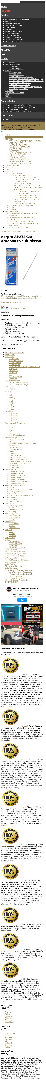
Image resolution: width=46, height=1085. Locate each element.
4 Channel (13, 415)
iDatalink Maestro (16, 361)
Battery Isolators (11, 558)
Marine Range (10, 469)
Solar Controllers (11, 568)
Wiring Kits (13, 465)
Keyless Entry (14, 518)
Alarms (12, 520)
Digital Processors (16, 439)
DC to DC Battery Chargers (15, 554)
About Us (5, 50)
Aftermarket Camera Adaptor (21, 461)
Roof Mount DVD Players (19, 385)
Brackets (12, 389)
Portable (12, 536)
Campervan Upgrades (13, 25)
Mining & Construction (13, 41)
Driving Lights (14, 542)
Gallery (4, 58)
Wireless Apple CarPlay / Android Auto (24, 367)
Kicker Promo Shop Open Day (21, 77)
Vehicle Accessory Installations (17, 19)
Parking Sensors (15, 492)
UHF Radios (10, 387)
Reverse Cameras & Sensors (16, 485)
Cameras (12, 494)
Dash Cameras (11, 498)
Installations (10, 63)
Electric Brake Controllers (15, 548)
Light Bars (13, 546)
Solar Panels (10, 27)
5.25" (11, 397)
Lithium (12, 534)
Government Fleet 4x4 (14, 39)
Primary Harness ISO (17, 457)
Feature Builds (8, 101)
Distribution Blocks (16, 447)
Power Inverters (11, 550)
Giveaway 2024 (15, 73)
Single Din (13, 369)
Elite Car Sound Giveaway (19, 85)
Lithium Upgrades (12, 33)
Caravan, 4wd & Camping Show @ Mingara (26, 79)
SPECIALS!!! (10, 355)
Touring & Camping (16, 578)
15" (10, 425)
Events (8, 71)
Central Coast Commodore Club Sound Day (26, 81)
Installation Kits (15, 453)
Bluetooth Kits (10, 522)
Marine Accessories (17, 483)
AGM (11, 532)
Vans (7, 95)
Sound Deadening (12, 562)
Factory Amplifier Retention (20, 459)
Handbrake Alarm (16, 510)
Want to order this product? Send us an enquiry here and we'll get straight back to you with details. (21, 297)
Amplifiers (9, 411)
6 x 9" (11, 407)
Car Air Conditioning (13, 37)
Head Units (9, 357)
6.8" (10, 405)
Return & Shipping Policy (8, 1045)
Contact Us (9, 119)
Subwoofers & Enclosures (15, 423)
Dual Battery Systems (13, 31)
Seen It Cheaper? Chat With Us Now (11, 302)
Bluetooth (13, 373)
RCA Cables (14, 467)
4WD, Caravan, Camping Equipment (19, 570)
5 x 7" (11, 401)
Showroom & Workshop (14, 93)
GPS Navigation (15, 377)
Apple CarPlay (15, 363)
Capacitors (13, 445)
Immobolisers (14, 516)
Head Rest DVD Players (18, 383)
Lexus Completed (16, 69)
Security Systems (12, 514)
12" (10, 433)
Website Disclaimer (9, 1017)
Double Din (13, 371)
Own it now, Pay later (17, 308)
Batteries (8, 29)
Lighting (8, 540)
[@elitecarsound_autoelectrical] (9, 589)
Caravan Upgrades (12, 23)
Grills (11, 441)
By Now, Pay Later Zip (9, 1039)
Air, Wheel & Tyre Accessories (21, 572)
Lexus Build (14, 67)
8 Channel (13, 421)
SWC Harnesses (15, 455)
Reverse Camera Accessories (20, 489)
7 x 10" (11, 409)
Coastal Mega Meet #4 (18, 89)
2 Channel (13, 413)
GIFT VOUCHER (11, 582)
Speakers (8, 391)
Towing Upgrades (12, 35)
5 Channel (13, 419)
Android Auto (14, 365)
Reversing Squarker (17, 506)
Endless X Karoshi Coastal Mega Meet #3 (25, 87)
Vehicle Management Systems (17, 560)
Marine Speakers (15, 477)
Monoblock (13, 417)
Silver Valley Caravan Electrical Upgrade (20, 111)
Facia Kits (13, 451)
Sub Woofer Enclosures (18, 435)
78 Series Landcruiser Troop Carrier (19, 105)
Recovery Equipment (17, 576)
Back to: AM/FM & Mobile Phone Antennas (18, 231)
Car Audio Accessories (14, 437)
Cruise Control (15, 508)
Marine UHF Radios (16, 471)
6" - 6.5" (12, 399)
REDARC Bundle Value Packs (16, 580)
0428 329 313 (6, 123)
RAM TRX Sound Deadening (16, 109)
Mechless (13, 379)
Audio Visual (14, 359)
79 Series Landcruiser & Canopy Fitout (20, 107)
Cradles (12, 526)
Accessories (14, 500)
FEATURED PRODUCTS (14, 353)
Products (5, 11)
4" (10, 393)
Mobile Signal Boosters (14, 566)
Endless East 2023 (16, 75)
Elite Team (9, 91)
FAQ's (3, 54)
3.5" (10, 395)
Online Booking (8, 45)
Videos (8, 97)
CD (10, 375)
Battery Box (10, 538)
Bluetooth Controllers (17, 463)
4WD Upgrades (11, 21)
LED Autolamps (15, 544)
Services (5, 15)
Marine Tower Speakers (18, 481)
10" (10, 431)
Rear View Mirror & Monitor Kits (21, 496)
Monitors (12, 487)
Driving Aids (9, 504)
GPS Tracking (10, 512)
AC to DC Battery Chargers (15, 552)
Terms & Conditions (9, 1021)
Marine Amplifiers (16, 473)
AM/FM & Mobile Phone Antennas (22, 443)
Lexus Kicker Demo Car (14, 65)
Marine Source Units (17, 475)
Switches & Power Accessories (17, 556)
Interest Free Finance (10, 1034)
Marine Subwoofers (17, 479)
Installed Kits (14, 528)
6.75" (11, 403)
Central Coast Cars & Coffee (20, 83)
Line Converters (15, 449)
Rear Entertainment (12, 381)
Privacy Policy (8, 1013)
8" (10, 429)
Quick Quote (7, 115)
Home (4, 6)
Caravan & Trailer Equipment (20, 574)
